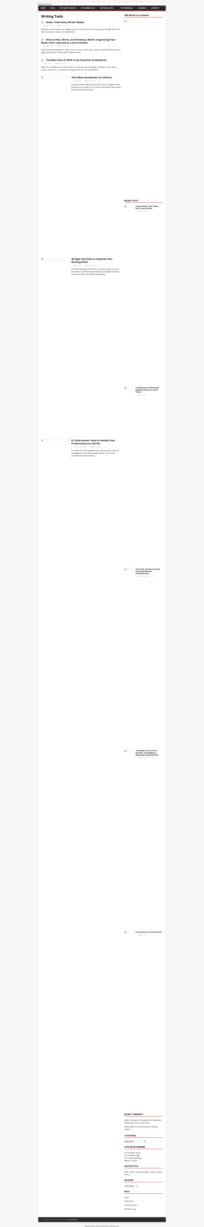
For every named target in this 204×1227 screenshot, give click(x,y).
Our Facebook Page (132, 1155)
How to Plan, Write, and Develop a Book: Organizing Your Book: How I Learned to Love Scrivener (78, 41)
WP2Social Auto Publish (92, 1226)
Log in (126, 1197)
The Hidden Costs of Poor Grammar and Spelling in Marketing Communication (147, 752)
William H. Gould (62, 25)
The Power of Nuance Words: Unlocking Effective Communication (148, 571)
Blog (52, 8)
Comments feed (130, 1205)
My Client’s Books (68, 8)
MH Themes (73, 1220)
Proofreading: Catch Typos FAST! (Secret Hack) (147, 207)
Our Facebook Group (132, 1153)
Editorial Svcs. (107, 8)
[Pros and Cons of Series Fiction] (129, 1106)
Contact (155, 8)
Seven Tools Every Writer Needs (65, 22)
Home (43, 8)
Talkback (142, 8)
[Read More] (70, 32)
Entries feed (128, 1201)
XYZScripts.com (114, 1226)
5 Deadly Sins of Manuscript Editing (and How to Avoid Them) (147, 390)
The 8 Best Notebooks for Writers (91, 77)
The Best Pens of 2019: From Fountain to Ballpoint (76, 60)
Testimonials (126, 8)
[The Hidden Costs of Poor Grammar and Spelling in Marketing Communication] (129, 925)
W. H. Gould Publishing (132, 1158)
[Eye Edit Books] (45, 4)
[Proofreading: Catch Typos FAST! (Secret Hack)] (129, 380)
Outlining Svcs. (88, 8)
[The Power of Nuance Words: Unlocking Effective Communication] (129, 743)
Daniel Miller (129, 1127)
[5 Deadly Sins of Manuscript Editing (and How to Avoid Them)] (129, 562)
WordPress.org (130, 1209)
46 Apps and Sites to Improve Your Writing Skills (92, 260)
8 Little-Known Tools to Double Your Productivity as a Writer (93, 442)
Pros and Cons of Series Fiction (149, 932)
